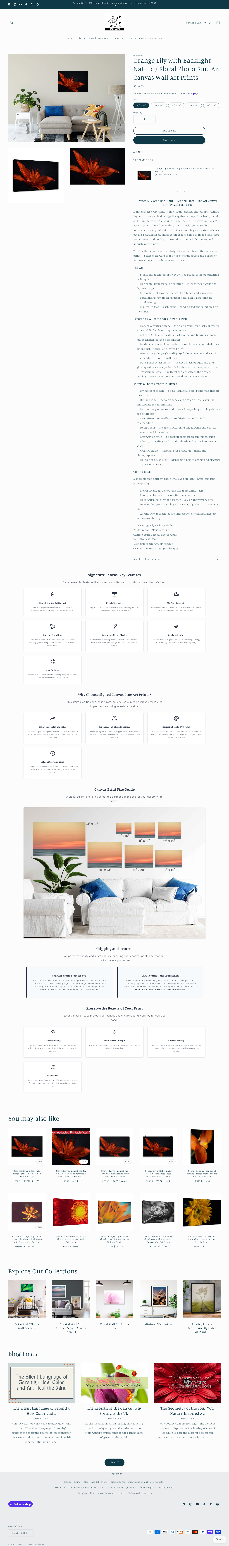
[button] (11, 22)
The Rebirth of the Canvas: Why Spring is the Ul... (114, 1411)
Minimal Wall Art (156, 1324)
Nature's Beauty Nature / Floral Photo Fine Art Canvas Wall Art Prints (70, 1239)
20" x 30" (158, 105)
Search (67, 1481)
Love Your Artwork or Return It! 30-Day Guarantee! (160, 989)
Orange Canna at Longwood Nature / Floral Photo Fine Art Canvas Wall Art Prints (202, 1174)
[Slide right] (184, 191)
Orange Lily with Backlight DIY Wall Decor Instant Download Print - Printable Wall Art (70, 1174)
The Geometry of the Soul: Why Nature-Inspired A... (187, 1411)
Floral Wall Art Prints (114, 1324)
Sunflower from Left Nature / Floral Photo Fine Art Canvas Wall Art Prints (202, 1239)
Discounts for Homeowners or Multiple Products (137, 1481)
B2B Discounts (115, 1487)
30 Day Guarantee (106, 1493)
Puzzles (148, 1493)
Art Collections (99, 1481)
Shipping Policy (85, 1493)
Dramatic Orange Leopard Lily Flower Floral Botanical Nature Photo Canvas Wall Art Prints (27, 1239)
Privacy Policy (166, 1487)
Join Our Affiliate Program (140, 1487)
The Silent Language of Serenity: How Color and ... (41, 1411)
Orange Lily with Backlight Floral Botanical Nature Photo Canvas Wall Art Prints (114, 1174)
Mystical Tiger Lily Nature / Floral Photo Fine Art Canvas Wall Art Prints (114, 1239)
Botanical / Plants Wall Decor (27, 1326)
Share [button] (139, 151)
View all (114, 1462)
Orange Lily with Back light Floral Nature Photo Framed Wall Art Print (185, 170)
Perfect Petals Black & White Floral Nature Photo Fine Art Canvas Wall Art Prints (158, 1239)
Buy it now (169, 140)
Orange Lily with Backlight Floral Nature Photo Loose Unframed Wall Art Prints (158, 1174)
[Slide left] (170, 191)
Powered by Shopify (35, 1544)
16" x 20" (193, 105)
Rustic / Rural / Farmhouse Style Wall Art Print (202, 1327)
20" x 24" (176, 105)
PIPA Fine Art (20, 1544)
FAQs (122, 1493)
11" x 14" (211, 105)
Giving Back (134, 1493)
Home (77, 1481)
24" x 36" (141, 105)
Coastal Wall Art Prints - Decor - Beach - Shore (70, 1327)
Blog (86, 1481)
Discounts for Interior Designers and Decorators (79, 1487)
